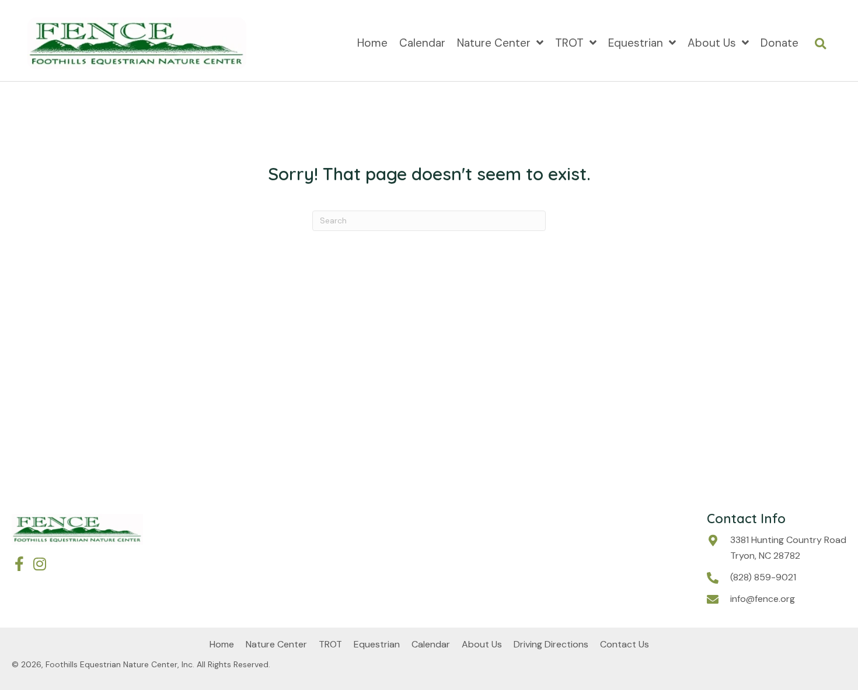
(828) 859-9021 (763, 577)
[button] (19, 563)
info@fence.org (762, 599)
